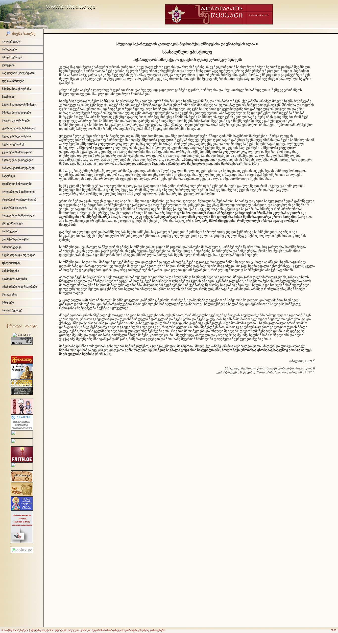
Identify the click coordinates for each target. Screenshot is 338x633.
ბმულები (8, 302)
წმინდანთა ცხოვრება (16, 88)
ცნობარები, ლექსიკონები (19, 286)
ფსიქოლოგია (11, 262)
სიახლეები (9, 49)
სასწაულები (10, 231)
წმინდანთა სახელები (16, 112)
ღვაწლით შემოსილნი (17, 183)
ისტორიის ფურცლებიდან (19, 199)
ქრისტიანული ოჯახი (15, 239)
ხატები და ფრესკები (16, 120)
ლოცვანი (8, 65)
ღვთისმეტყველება (14, 207)
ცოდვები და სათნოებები (18, 191)
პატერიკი (8, 175)
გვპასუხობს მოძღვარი (17, 152)
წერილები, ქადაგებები (17, 159)
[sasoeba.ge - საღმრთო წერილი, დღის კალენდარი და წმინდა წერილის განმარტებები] (22, 362)
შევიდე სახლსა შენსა (16, 136)
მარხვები (8, 96)
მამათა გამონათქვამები (18, 167)
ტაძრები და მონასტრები (18, 128)
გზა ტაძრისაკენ (12, 223)
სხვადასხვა (10, 294)
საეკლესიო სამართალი (18, 215)
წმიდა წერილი (12, 57)
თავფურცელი (11, 41)
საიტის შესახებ (12, 310)
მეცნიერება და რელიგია (18, 254)
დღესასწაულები (13, 80)
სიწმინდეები (10, 270)
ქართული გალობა (14, 278)
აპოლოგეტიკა (12, 247)
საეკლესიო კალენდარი (18, 72)
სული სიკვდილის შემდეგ (19, 104)
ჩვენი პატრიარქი (13, 144)
